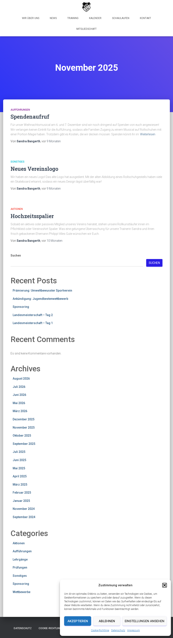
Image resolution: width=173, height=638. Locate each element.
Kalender (95, 18)
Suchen (16, 255)
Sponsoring (21, 306)
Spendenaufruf (30, 116)
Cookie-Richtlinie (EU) (53, 628)
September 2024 (24, 517)
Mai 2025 (19, 468)
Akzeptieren (78, 621)
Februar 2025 (22, 492)
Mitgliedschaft (86, 28)
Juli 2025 (19, 451)
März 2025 (20, 484)
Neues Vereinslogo (34, 168)
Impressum (133, 630)
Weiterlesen (147, 134)
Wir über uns (30, 18)
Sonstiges (17, 161)
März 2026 (20, 411)
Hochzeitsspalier (32, 216)
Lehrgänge (20, 559)
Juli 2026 (19, 386)
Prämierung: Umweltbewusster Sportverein (42, 290)
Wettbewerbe (21, 592)
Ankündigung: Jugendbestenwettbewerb (40, 298)
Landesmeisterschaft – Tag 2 (33, 315)
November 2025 (24, 427)
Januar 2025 (21, 500)
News (53, 18)
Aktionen (17, 209)
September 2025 (24, 443)
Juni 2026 (19, 394)
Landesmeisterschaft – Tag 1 (33, 323)
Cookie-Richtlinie (100, 630)
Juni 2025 (19, 460)
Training (72, 18)
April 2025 (20, 476)
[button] (164, 585)
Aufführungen (20, 109)
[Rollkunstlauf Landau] (86, 7)
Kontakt (145, 18)
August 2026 (21, 378)
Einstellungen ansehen (144, 621)
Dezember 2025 (23, 419)
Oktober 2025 (22, 435)
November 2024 (24, 508)
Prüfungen (20, 567)
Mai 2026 (19, 403)
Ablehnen (107, 621)
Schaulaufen (120, 18)
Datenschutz (118, 630)
